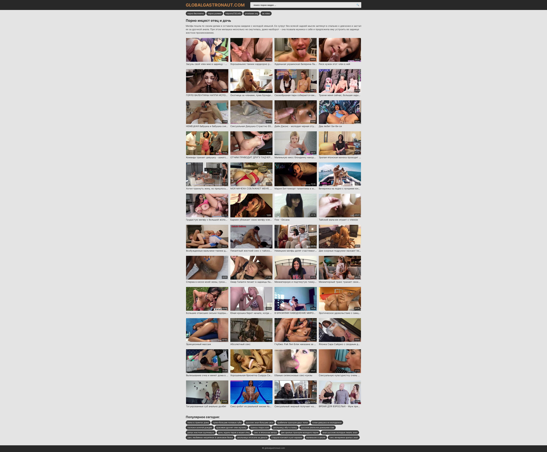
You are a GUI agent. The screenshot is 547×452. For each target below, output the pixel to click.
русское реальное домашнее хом (317, 427)
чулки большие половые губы (227, 422)
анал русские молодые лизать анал (340, 432)
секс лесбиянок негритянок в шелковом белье (210, 437)
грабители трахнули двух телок (292, 422)
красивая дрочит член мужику (231, 427)
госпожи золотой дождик (199, 427)
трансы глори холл (260, 427)
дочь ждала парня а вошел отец (234, 432)
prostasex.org (251, 13)
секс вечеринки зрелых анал (343, 437)
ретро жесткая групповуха (200, 432)
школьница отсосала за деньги (252, 437)
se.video (266, 13)
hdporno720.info (233, 13)
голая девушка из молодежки (326, 422)
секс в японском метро (265, 432)
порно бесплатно (195, 13)
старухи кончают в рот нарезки (286, 437)
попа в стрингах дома (198, 422)
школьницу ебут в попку (285, 427)
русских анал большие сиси (259, 422)
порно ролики (214, 13)
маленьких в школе (315, 437)
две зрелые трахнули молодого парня (299, 432)
